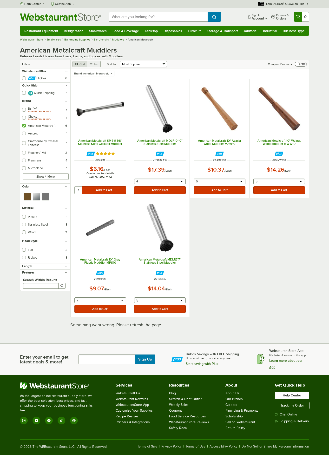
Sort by (111, 64)
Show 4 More (45, 176)
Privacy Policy (171, 446)
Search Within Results (40, 280)
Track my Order (292, 405)
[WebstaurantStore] (59, 386)
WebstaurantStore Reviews (189, 422)
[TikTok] (61, 420)
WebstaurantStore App (132, 405)
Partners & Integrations (133, 422)
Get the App (63, 4)
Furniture (195, 31)
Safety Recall (178, 428)
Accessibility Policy (223, 446)
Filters (26, 64)
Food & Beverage (125, 31)
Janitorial (250, 31)
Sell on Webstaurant (240, 422)
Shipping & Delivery (294, 421)
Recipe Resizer (127, 416)
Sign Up (145, 359)
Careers (231, 405)
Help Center (32, 4)
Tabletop (151, 31)
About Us (232, 393)
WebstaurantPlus (128, 393)
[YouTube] (36, 420)
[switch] (301, 64)
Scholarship (234, 416)
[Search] (62, 286)
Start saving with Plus (202, 364)
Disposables (173, 31)
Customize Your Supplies (134, 410)
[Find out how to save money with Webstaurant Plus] (90, 154)
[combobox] (158, 17)
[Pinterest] (74, 420)
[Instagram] (24, 420)
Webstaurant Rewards (132, 399)
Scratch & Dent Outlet (185, 399)
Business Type (294, 31)
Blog (172, 393)
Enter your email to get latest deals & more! (44, 359)
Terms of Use (195, 446)
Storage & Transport (222, 31)
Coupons (176, 410)
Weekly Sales (179, 405)
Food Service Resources (187, 416)
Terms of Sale (147, 446)
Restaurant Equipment (41, 31)
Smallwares (98, 31)
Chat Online (288, 414)
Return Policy (235, 428)
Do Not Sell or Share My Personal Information (275, 446)
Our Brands (234, 399)
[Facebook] (49, 420)
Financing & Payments (241, 410)
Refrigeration (73, 31)
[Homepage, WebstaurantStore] (60, 17)
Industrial (270, 31)
